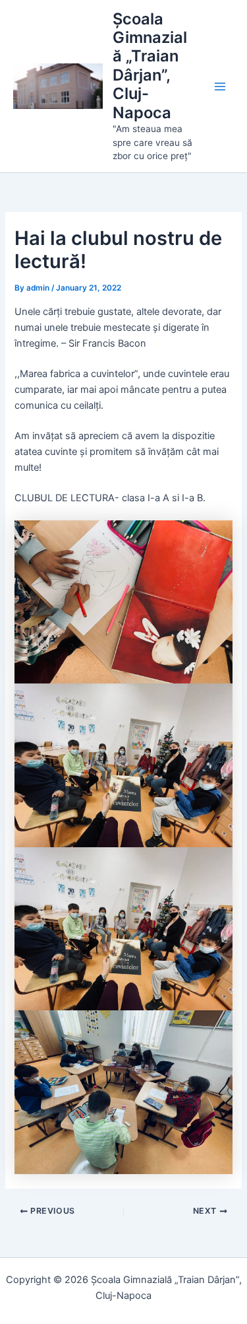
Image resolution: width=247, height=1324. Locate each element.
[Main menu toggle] (220, 86)
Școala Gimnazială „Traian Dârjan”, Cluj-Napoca (150, 65)
